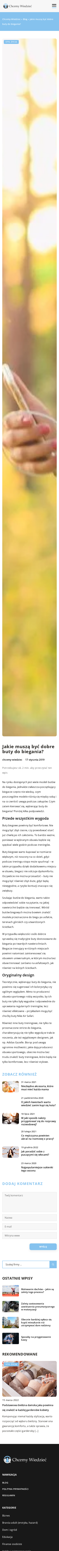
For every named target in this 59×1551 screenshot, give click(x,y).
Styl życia (11, 42)
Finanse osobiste (12, 1544)
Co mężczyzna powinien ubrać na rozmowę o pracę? (37, 1137)
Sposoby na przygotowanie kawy (36, 1338)
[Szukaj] (53, 1264)
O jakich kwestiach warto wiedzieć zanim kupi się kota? (38, 1104)
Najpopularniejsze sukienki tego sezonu (37, 1169)
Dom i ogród (9, 1529)
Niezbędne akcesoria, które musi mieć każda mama (37, 1088)
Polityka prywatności (15, 1489)
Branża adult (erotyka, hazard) (20, 1522)
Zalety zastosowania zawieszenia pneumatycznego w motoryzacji (38, 1306)
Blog (5, 1482)
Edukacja (7, 1537)
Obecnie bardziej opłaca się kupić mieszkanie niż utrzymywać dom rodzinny (36, 1322)
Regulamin (8, 1495)
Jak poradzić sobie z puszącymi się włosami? (35, 1153)
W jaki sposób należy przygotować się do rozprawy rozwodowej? (38, 1121)
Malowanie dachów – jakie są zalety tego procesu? (37, 1291)
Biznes (6, 1515)
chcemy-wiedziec (12, 759)
